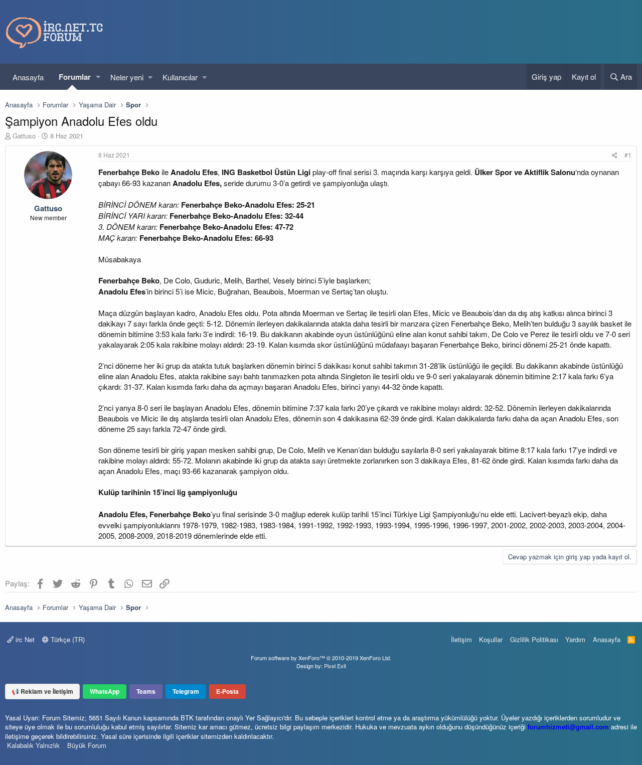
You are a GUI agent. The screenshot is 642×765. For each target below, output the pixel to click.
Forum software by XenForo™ (321, 658)
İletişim (461, 639)
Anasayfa (28, 77)
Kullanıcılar (180, 77)
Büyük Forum (86, 745)
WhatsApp (104, 691)
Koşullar (491, 639)
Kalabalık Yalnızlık (33, 745)
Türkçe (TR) (67, 639)
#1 (627, 154)
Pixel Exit (335, 666)
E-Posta (227, 691)
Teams (145, 691)
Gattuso (24, 135)
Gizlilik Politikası (534, 639)
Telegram (186, 691)
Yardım (575, 639)
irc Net (24, 639)
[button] (98, 77)
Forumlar (75, 76)
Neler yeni (126, 77)
